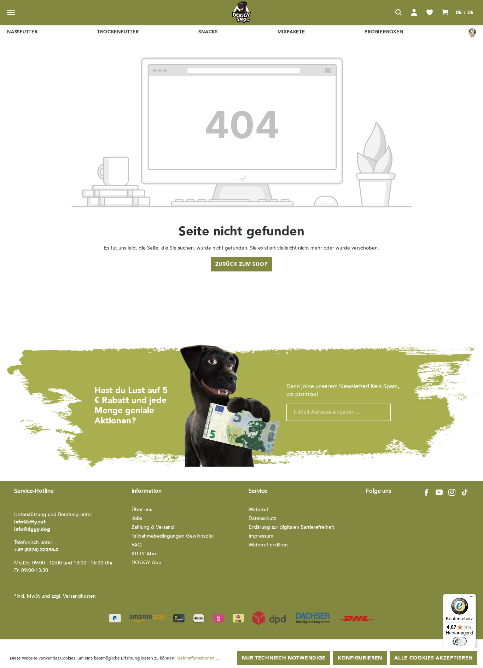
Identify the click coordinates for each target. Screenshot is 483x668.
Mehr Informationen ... (197, 658)
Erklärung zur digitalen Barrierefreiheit (291, 527)
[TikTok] (464, 492)
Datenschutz (262, 518)
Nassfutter (22, 32)
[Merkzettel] (430, 12)
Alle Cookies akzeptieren (433, 658)
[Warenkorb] (445, 12)
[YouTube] (439, 492)
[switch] (460, 641)
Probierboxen (384, 32)
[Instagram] (452, 492)
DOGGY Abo (146, 562)
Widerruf (258, 509)
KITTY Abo (144, 553)
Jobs (137, 518)
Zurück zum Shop (241, 264)
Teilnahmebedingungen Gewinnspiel (173, 536)
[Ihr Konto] (414, 12)
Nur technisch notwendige (284, 658)
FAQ (137, 544)
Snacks (208, 32)
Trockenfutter (118, 32)
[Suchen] (398, 12)
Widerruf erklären (268, 544)
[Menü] (11, 12)
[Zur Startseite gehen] (241, 12)
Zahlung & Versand (153, 527)
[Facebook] (426, 492)
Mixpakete (291, 32)
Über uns (142, 509)
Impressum (261, 536)
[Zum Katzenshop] (472, 32)
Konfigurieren (360, 658)
